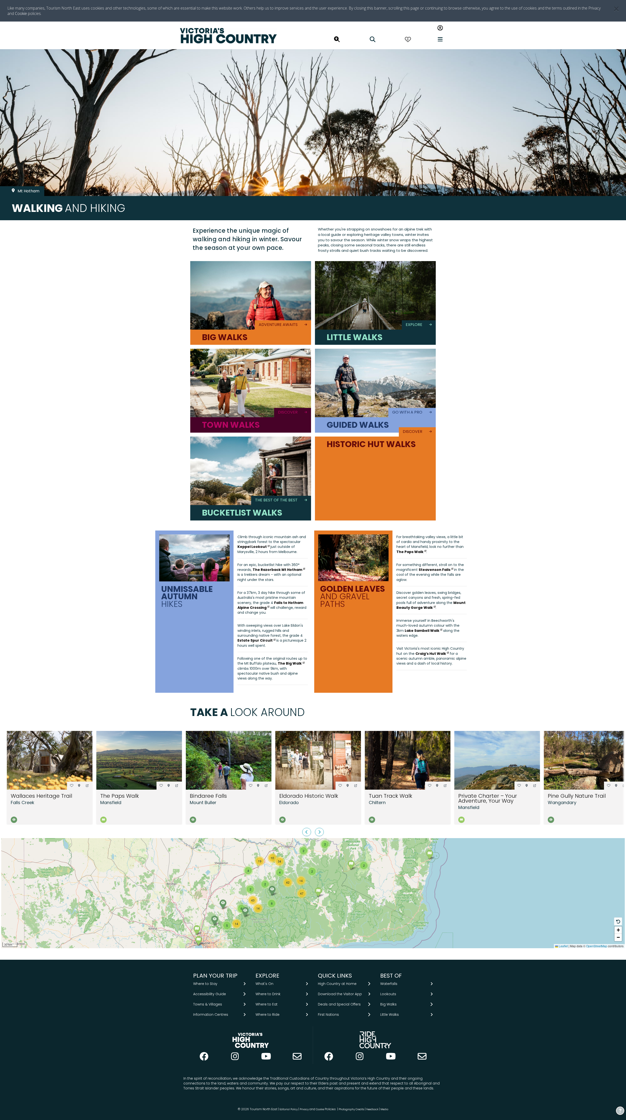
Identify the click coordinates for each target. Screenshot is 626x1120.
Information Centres (210, 1014)
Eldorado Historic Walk (308, 796)
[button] (87, 786)
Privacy (304, 1109)
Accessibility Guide (209, 994)
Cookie (21, 13)
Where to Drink (268, 994)
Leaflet (563, 946)
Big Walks (388, 1004)
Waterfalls (388, 983)
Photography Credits (351, 1109)
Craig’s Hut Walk (430, 653)
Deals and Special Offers (339, 1004)
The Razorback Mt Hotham (277, 569)
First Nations (328, 1014)
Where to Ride (267, 1014)
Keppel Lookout (252, 546)
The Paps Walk (410, 551)
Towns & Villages (207, 1004)
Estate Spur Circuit (255, 640)
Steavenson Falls (434, 569)
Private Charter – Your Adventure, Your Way (487, 798)
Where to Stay (205, 983)
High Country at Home (337, 983)
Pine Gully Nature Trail (577, 796)
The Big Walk (290, 663)
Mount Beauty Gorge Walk (431, 605)
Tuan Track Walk (390, 796)
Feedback (372, 1109)
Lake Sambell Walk (422, 630)
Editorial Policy (288, 1109)
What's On (264, 983)
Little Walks (389, 1014)
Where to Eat (267, 1004)
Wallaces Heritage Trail (41, 796)
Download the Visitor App (340, 994)
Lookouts (388, 994)
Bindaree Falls (208, 796)
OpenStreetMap (596, 946)
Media (384, 1109)
